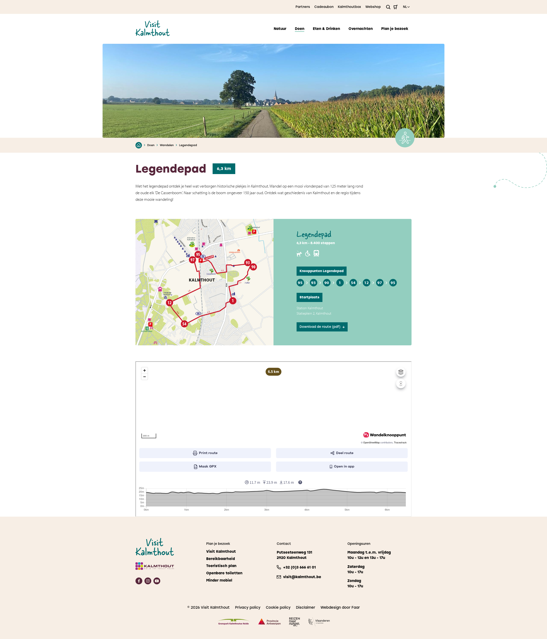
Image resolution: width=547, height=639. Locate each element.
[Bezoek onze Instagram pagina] (147, 583)
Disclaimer (305, 607)
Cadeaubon (324, 7)
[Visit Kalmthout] (152, 34)
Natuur (280, 28)
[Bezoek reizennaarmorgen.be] (294, 622)
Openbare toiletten (224, 573)
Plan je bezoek (394, 28)
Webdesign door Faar (340, 607)
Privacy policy (247, 607)
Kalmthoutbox (349, 7)
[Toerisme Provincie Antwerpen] (269, 622)
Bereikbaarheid (220, 559)
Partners (303, 7)
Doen (299, 28)
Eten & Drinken (326, 28)
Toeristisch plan (221, 566)
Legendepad (188, 145)
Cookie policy (278, 607)
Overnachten (360, 28)
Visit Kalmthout (221, 551)
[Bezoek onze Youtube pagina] (156, 583)
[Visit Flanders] (319, 622)
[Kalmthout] (167, 566)
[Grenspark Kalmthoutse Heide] (234, 622)
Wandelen (167, 145)
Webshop (373, 7)
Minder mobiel (219, 580)
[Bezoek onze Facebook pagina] (138, 583)
